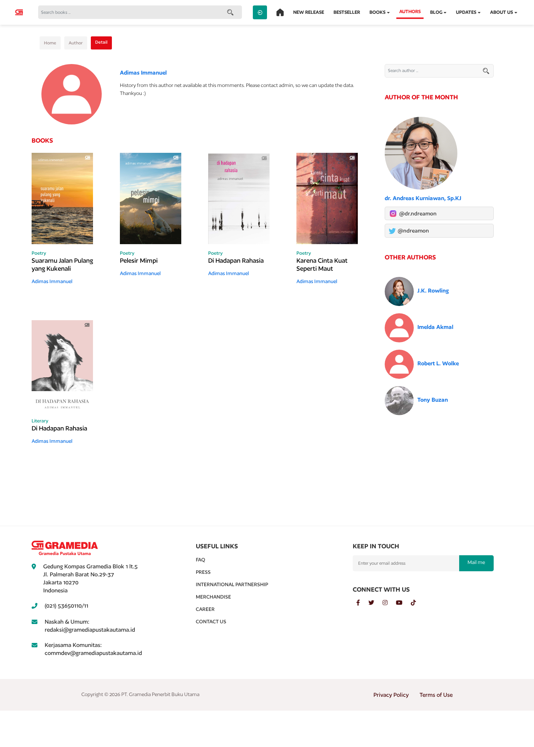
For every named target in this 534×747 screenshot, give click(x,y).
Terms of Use (436, 694)
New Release (308, 12)
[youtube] (403, 603)
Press (203, 572)
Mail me (476, 562)
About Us (501, 12)
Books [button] (377, 12)
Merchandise (213, 597)
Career (205, 609)
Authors (410, 11)
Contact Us (211, 621)
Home (50, 42)
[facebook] (362, 603)
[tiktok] (417, 603)
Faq (200, 560)
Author (76, 42)
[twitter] (375, 603)
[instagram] (389, 603)
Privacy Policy (391, 694)
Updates (466, 12)
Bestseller (346, 12)
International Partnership (232, 584)
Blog (436, 12)
